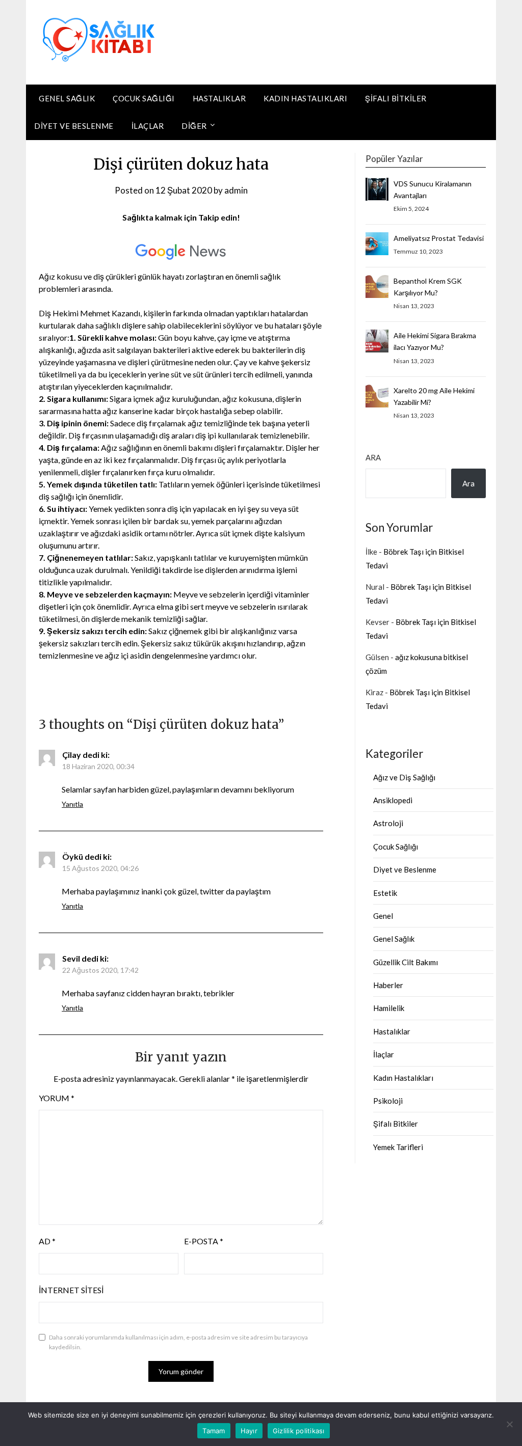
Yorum (56, 1098)
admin (236, 190)
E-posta (203, 1241)
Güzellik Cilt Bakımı (405, 962)
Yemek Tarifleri (398, 1147)
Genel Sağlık (67, 98)
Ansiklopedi (392, 800)
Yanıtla (72, 804)
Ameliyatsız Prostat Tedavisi (439, 238)
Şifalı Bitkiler (396, 98)
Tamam (213, 1431)
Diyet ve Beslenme (74, 125)
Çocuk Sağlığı (144, 98)
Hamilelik (388, 1008)
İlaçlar (148, 125)
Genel (383, 915)
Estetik (385, 892)
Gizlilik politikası (299, 1431)
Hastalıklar (219, 98)
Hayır (249, 1431)
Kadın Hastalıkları (305, 98)
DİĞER (194, 125)
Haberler (388, 985)
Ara (373, 457)
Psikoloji (388, 1100)
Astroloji (388, 823)
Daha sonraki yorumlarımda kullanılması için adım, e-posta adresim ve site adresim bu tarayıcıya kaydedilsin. (178, 1342)
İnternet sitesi (71, 1290)
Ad (47, 1241)
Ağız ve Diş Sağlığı (404, 777)
